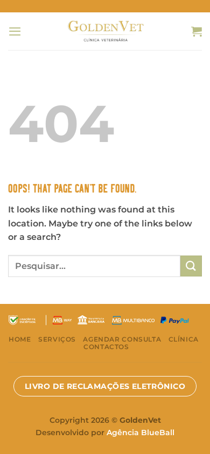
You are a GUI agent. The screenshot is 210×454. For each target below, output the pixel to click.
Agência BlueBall (140, 432)
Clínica (184, 339)
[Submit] (191, 266)
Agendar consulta (122, 339)
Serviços (57, 339)
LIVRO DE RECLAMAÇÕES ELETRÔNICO (105, 386)
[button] (15, 31)
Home (20, 339)
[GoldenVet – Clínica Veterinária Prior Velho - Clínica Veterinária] (105, 31)
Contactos (106, 347)
